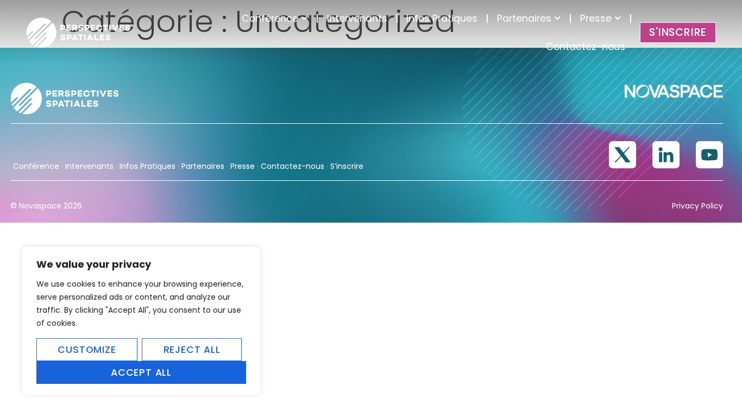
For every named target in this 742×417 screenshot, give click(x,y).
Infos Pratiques (441, 18)
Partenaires (524, 18)
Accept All (141, 372)
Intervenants (357, 18)
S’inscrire (346, 166)
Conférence (270, 18)
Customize (87, 349)
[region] (141, 321)
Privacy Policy (697, 205)
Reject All (192, 349)
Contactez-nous (585, 46)
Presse (596, 18)
